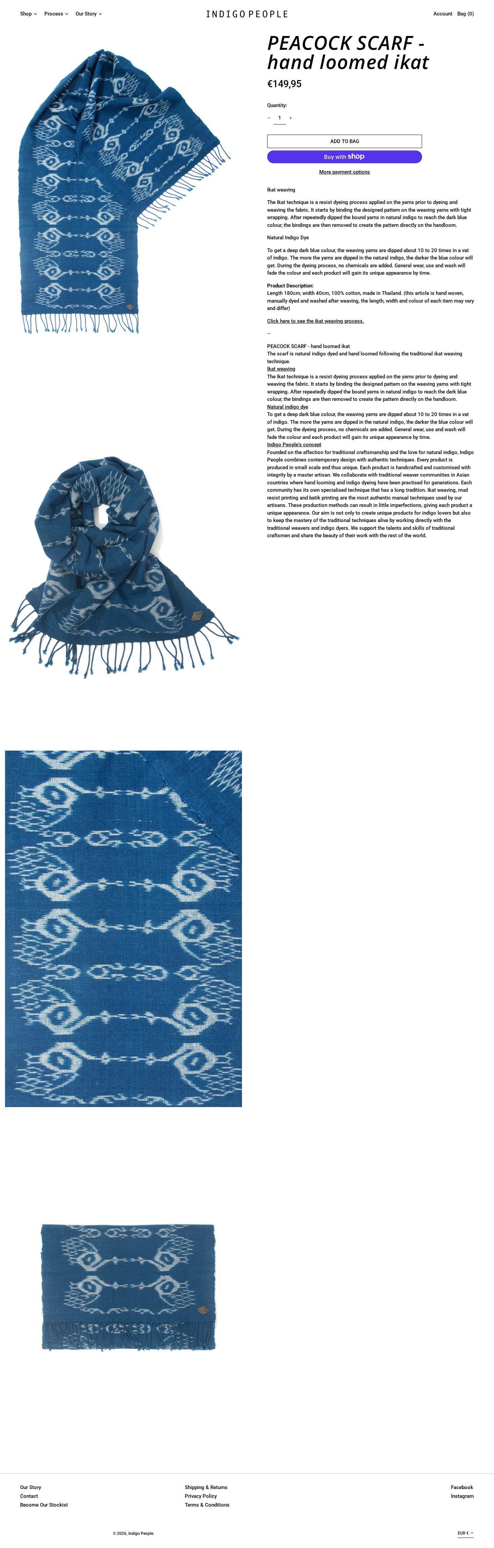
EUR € (463, 1533)
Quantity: (277, 105)
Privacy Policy (201, 1496)
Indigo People (140, 1533)
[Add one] (290, 117)
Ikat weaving (281, 369)
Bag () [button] (465, 14)
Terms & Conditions (207, 1505)
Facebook (462, 1487)
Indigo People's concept (294, 444)
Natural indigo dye (287, 407)
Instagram (462, 1496)
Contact (29, 1496)
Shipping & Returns (206, 1487)
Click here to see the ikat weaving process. (315, 321)
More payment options (344, 172)
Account (443, 14)
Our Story (30, 1487)
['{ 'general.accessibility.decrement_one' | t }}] (269, 117)
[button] (123, 206)
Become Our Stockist (44, 1505)
